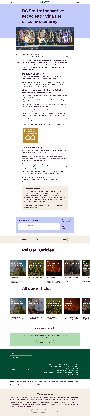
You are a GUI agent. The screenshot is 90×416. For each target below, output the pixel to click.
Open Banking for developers (53, 372)
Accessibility (50, 364)
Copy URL (64, 239)
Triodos (13, 353)
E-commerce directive (73, 366)
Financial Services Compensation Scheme (68, 370)
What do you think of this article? (29, 226)
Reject (43, 411)
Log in (77, 2)
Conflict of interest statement (71, 368)
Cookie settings (54, 411)
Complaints (77, 364)
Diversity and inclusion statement (70, 374)
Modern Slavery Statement (72, 372)
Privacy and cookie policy (63, 364)
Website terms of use (58, 366)
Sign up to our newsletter (45, 342)
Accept (35, 411)
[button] (88, 273)
